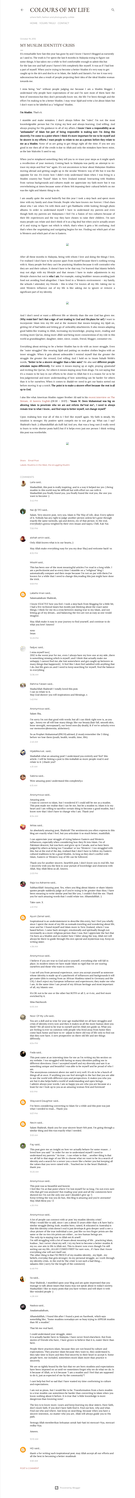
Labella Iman (37, 593)
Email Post (33, 460)
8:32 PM (34, 553)
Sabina (34, 775)
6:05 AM (34, 1006)
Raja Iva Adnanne (40, 882)
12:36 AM (34, 674)
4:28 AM (34, 1296)
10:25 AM (34, 1172)
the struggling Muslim (59, 465)
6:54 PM (34, 1043)
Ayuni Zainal (37, 916)
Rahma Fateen (38, 683)
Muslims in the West (37, 465)
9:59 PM (34, 584)
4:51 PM (33, 907)
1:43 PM (33, 699)
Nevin (33, 1122)
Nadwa (34, 1305)
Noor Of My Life (39, 1015)
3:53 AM (34, 1135)
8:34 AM (34, 816)
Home (33, 23)
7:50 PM (34, 528)
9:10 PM (33, 1091)
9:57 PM (34, 1113)
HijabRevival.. (37, 751)
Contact (63, 23)
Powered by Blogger (70, 1488)
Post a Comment (29, 1468)
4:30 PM (34, 1205)
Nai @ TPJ (35, 509)
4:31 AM (33, 766)
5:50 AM (34, 1461)
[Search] (113, 9)
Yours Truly (47, 23)
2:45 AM (34, 742)
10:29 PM (34, 638)
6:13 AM (33, 785)
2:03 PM (34, 873)
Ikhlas (33, 825)
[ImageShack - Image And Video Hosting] (67, 244)
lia (31, 1277)
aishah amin (37, 537)
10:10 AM (34, 1439)
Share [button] (23, 460)
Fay (32, 1144)
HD (32, 1448)
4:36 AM (34, 946)
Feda (33, 1052)
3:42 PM (34, 500)
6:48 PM (34, 1268)
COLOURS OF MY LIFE (59, 10)
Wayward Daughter (41, 1100)
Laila (32, 482)
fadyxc (33, 647)
